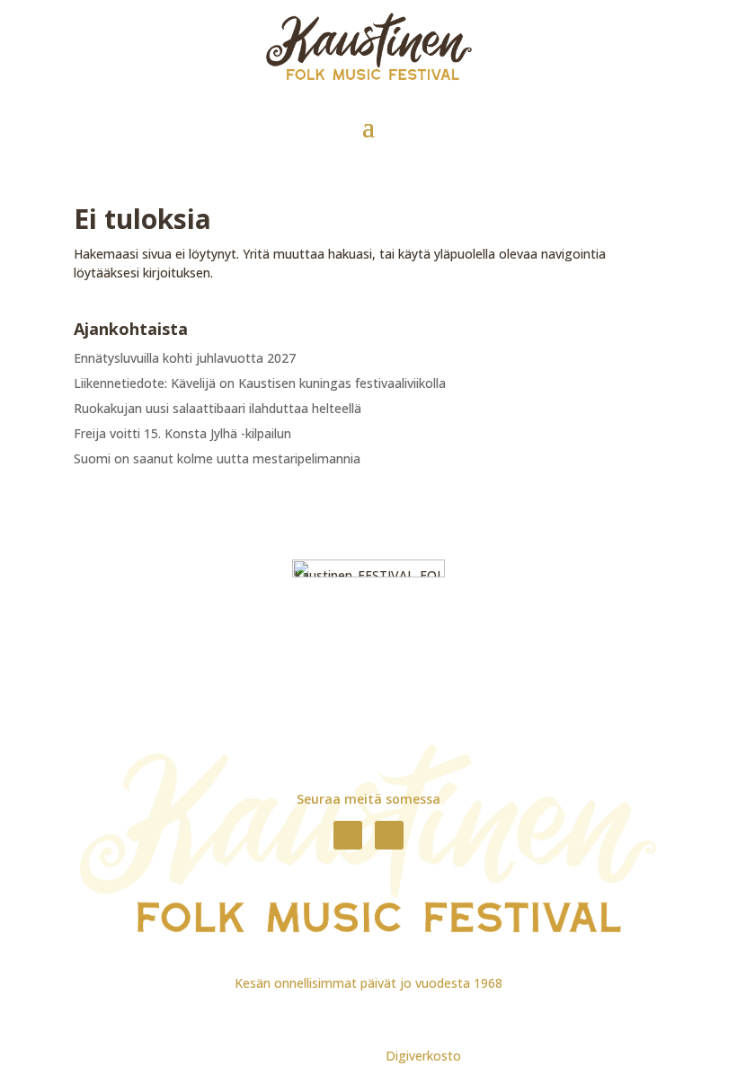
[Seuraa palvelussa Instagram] (389, 835)
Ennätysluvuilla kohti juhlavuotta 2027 (185, 357)
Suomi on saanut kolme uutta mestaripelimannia (217, 458)
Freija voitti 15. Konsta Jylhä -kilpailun (182, 433)
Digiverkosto (423, 1055)
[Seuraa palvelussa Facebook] (347, 835)
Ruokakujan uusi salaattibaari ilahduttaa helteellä (217, 408)
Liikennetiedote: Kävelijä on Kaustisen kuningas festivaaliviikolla (260, 383)
